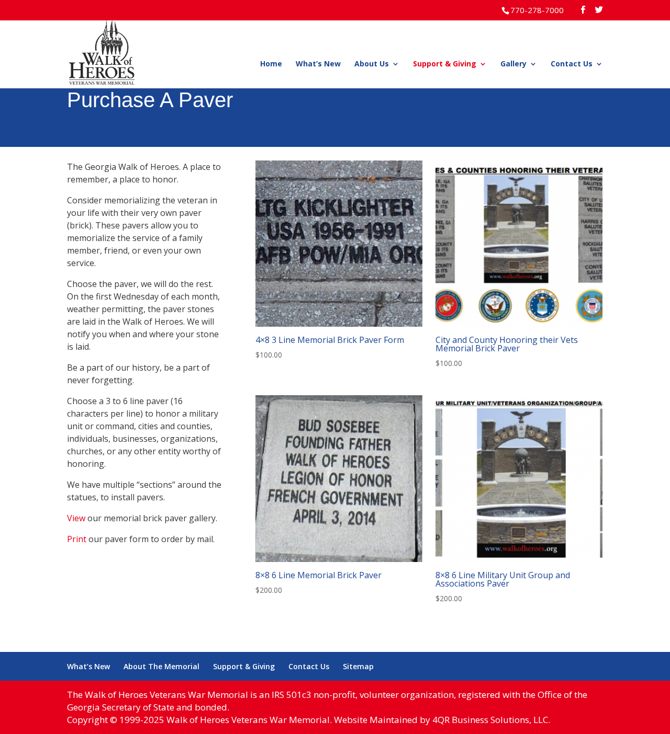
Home (271, 64)
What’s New (318, 64)
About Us (371, 64)
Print (76, 539)
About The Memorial (161, 666)
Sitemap (358, 666)
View (76, 518)
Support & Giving (444, 64)
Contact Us (572, 64)
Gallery (513, 64)
